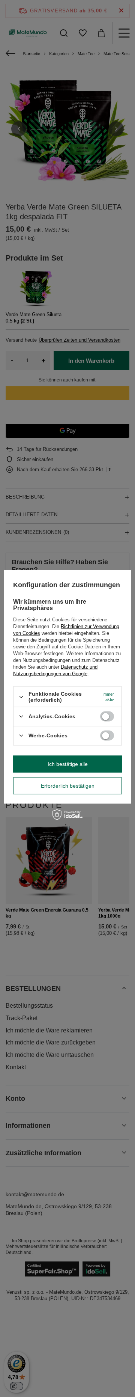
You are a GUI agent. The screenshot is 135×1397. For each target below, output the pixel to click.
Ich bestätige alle (68, 764)
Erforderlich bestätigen (67, 786)
